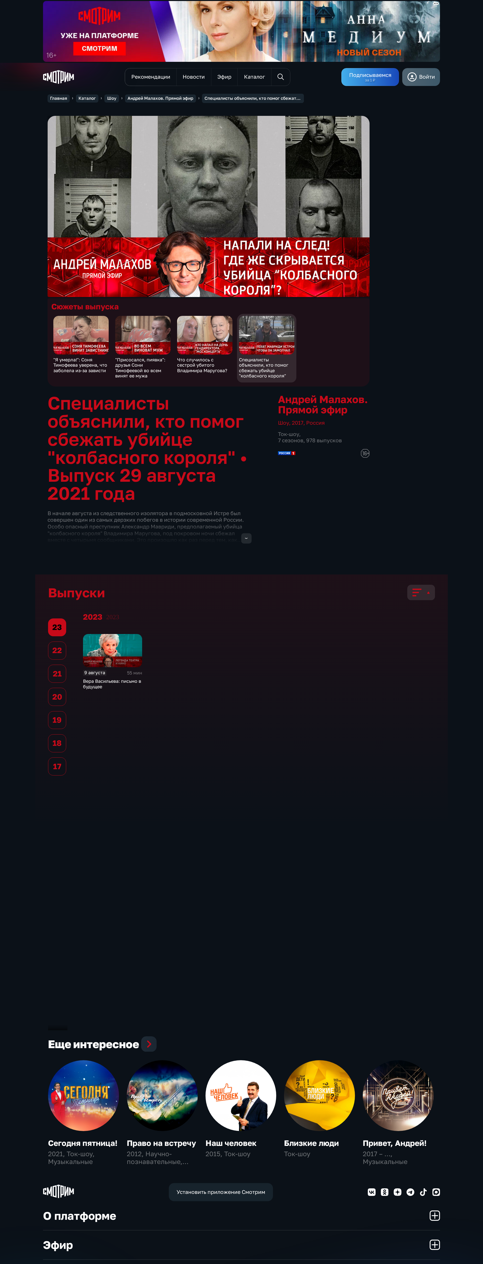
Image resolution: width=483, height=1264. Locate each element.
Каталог (87, 98)
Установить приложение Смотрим (221, 1192)
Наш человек (231, 1143)
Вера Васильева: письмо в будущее (112, 683)
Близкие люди (311, 1143)
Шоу (111, 98)
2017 (297, 423)
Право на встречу (161, 1143)
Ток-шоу (288, 434)
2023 (112, 617)
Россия (315, 423)
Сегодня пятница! (82, 1143)
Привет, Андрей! (395, 1143)
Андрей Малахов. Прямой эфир (160, 98)
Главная (58, 98)
